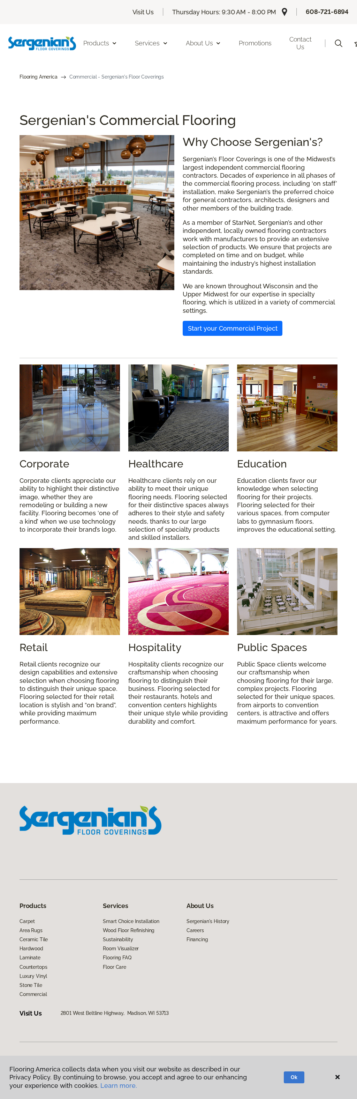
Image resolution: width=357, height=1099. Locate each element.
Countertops (33, 967)
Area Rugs (31, 930)
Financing (197, 939)
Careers (195, 930)
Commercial (33, 994)
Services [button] (147, 43)
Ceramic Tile (34, 939)
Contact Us (300, 43)
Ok (294, 1077)
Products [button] (96, 43)
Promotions (255, 43)
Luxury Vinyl (33, 976)
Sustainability (118, 939)
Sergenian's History (208, 921)
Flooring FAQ (117, 957)
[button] (338, 43)
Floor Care (114, 967)
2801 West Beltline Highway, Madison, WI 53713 (115, 1013)
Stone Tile (31, 985)
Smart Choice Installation (131, 921)
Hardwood (31, 948)
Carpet (27, 921)
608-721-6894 (327, 11)
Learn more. (118, 1085)
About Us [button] (199, 43)
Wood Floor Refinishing (128, 930)
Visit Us (143, 12)
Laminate (30, 957)
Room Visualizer (121, 948)
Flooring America (39, 77)
